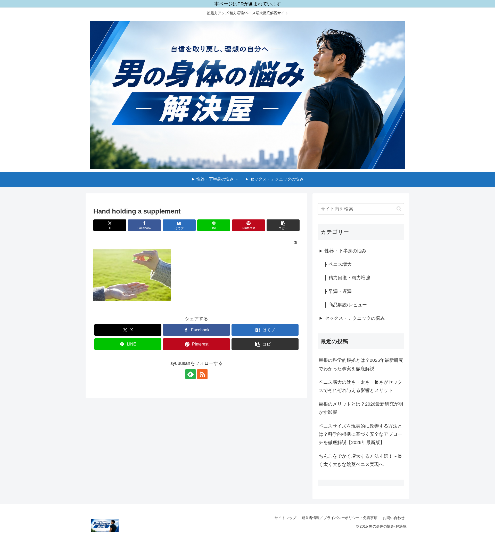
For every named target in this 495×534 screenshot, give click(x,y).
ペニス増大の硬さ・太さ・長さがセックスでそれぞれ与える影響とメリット (360, 386)
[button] (283, 225)
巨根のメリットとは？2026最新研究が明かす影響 (361, 408)
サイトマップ (285, 518)
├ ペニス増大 (338, 264)
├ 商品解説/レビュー (345, 304)
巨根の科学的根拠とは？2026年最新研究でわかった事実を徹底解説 (361, 364)
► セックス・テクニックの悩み (352, 318)
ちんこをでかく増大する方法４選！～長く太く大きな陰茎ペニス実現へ (360, 460)
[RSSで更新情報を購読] (202, 374)
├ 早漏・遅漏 (338, 291)
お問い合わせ (394, 518)
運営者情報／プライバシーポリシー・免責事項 (339, 518)
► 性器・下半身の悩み (342, 250)
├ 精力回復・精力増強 (347, 277)
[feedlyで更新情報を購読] (190, 374)
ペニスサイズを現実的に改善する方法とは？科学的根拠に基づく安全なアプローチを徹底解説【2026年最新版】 (360, 434)
